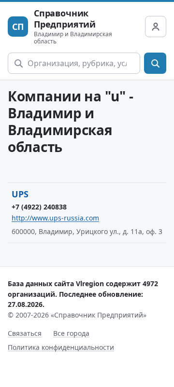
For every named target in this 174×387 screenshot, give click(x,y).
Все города (71, 333)
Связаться (25, 333)
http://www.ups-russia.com (55, 217)
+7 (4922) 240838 (39, 206)
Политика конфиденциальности (61, 347)
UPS (20, 194)
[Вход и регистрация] (155, 26)
